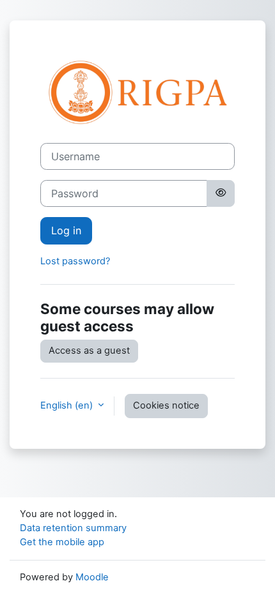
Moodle (92, 577)
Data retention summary (73, 528)
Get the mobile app (62, 542)
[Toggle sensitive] (221, 193)
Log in (66, 230)
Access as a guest (89, 350)
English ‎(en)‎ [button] (67, 405)
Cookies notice (166, 405)
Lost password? (75, 261)
